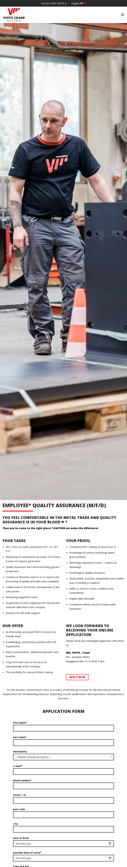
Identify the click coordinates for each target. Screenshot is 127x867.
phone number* (22, 780)
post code (19, 809)
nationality (20, 751)
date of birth (21, 838)
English (75, 3)
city (15, 823)
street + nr (19, 794)
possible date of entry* (27, 852)
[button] (123, 15)
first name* (20, 722)
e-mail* (17, 766)
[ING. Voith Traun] (19, 15)
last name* (19, 737)
